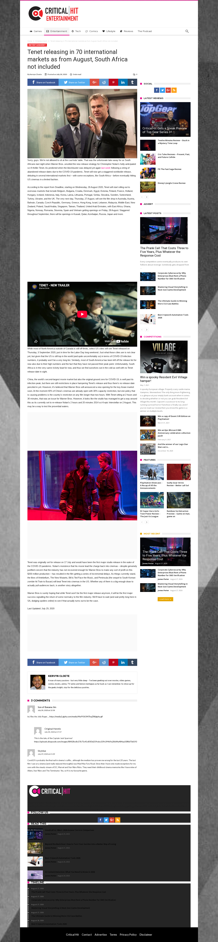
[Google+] (168, 90)
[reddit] (104, 82)
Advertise (101, 934)
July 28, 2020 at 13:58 (46, 710)
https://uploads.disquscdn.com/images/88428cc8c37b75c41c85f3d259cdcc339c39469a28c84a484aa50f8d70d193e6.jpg (88, 741)
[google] (94, 82)
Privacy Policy (128, 934)
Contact (87, 934)
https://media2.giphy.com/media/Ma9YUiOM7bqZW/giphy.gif (76, 716)
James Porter (148, 563)
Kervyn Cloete (36, 74)
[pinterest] (113, 82)
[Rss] (174, 90)
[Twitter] (162, 90)
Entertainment (41, 41)
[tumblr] (132, 82)
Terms (113, 934)
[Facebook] (156, 90)
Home (29, 41)
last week (105, 168)
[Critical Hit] (53, 5)
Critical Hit (72, 934)
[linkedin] (123, 82)
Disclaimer (146, 934)
